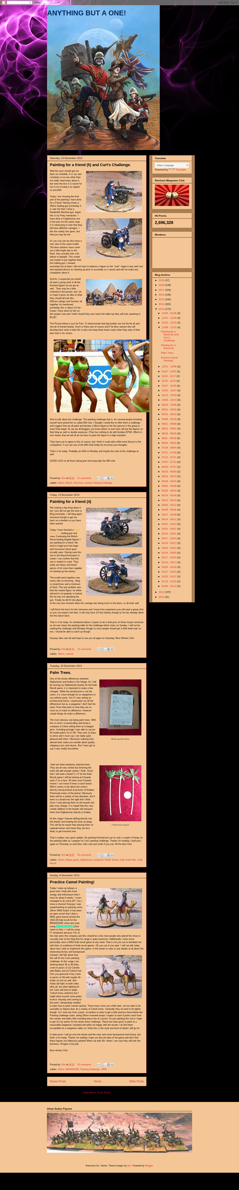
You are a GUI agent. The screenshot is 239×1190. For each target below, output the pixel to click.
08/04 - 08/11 (169, 442)
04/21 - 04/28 (169, 514)
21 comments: (85, 478)
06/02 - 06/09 (169, 485)
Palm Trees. (60, 672)
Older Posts (136, 1081)
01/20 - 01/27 (169, 576)
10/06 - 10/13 (169, 399)
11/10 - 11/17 (169, 376)
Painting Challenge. (103, 483)
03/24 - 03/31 (169, 533)
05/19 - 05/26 (169, 495)
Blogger (149, 1165)
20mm (61, 859)
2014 (162, 304)
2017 (162, 289)
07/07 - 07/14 (169, 462)
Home (97, 1081)
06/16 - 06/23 (169, 476)
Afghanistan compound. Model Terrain (99, 859)
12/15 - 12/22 (169, 322)
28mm (61, 483)
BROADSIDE (72, 1069)
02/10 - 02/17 (169, 562)
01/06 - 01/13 (169, 586)
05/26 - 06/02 (169, 490)
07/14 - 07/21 (169, 457)
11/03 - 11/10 (169, 380)
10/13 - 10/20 (169, 395)
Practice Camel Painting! (72, 882)
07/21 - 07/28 (169, 452)
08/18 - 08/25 (169, 433)
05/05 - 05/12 (169, 505)
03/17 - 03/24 (169, 538)
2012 (162, 592)
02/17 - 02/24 (169, 557)
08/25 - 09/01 (169, 428)
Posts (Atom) (104, 1092)
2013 (162, 309)
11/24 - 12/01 (169, 371)
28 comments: (85, 1064)
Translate (181, 169)
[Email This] (98, 478)
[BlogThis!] (102, 478)
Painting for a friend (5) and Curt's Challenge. (90, 165)
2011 (162, 597)
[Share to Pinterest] (112, 478)
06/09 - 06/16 (169, 481)
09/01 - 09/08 (169, 423)
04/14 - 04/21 (169, 519)
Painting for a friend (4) (70, 501)
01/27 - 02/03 (169, 571)
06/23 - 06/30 (169, 471)
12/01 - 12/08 (169, 366)
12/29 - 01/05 (169, 313)
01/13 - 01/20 (169, 581)
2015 (162, 299)
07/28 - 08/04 (169, 447)
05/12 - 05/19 (169, 500)
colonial (88, 483)
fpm (129, 1165)
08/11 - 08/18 (169, 438)
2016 (162, 294)
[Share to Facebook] (108, 478)
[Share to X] (105, 478)
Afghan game (72, 859)
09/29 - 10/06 (169, 404)
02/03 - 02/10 (169, 567)
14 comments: (85, 649)
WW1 (104, 1069)
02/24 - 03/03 (169, 552)
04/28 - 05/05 (169, 509)
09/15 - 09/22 (169, 414)
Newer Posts (58, 1081)
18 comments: (85, 855)
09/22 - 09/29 (169, 409)
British (69, 483)
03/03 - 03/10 (169, 548)
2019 (162, 280)
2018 (162, 285)
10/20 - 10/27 (169, 390)
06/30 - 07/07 (169, 466)
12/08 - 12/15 (169, 327)
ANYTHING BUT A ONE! (86, 13)
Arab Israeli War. (128, 859)
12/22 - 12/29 (169, 317)
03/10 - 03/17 (169, 543)
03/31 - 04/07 (169, 528)
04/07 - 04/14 (169, 524)
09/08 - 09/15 (169, 419)
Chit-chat (78, 483)
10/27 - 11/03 (169, 385)
